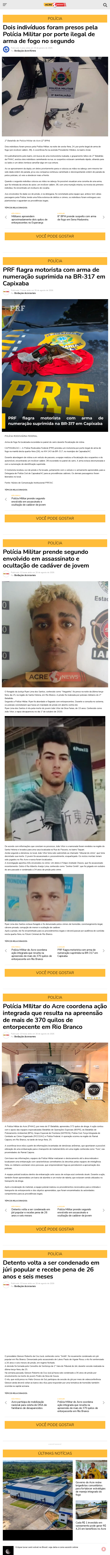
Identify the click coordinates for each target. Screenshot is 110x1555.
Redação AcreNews (25, 50)
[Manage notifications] (104, 1549)
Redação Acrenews (25, 293)
